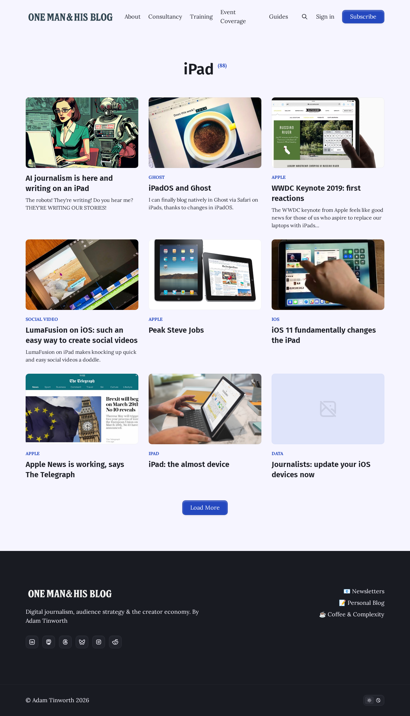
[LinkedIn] (32, 642)
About (133, 16)
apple (279, 177)
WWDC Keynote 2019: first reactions (316, 193)
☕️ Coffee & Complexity (351, 614)
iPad (154, 453)
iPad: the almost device (189, 464)
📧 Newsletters (363, 591)
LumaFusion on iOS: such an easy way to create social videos (82, 335)
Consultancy (165, 16)
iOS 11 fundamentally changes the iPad (324, 335)
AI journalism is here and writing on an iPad (69, 183)
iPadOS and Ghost (180, 188)
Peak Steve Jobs (176, 330)
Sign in (325, 16)
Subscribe (363, 16)
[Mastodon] (48, 642)
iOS (275, 319)
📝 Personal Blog (361, 602)
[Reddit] (115, 642)
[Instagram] (98, 642)
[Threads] (65, 642)
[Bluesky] (82, 642)
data (277, 453)
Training (201, 16)
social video (42, 319)
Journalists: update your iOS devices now (321, 469)
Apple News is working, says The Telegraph (75, 469)
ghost (157, 177)
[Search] (304, 16)
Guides (278, 16)
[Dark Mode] (373, 700)
